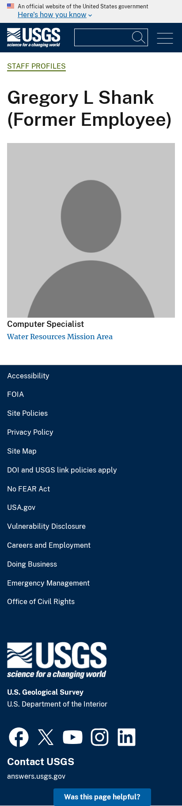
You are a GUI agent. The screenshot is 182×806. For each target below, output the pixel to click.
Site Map (22, 451)
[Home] (33, 45)
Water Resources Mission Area (60, 336)
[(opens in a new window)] (18, 736)
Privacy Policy (30, 432)
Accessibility (28, 376)
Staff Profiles (36, 66)
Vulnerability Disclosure (46, 527)
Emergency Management (48, 583)
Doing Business (32, 564)
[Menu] (165, 38)
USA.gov (21, 508)
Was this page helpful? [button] (102, 797)
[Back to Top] (150, 774)
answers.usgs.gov (36, 776)
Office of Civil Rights (41, 602)
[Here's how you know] (91, 11)
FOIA (15, 395)
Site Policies (27, 414)
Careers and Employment (49, 546)
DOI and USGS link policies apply (62, 470)
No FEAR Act (28, 489)
